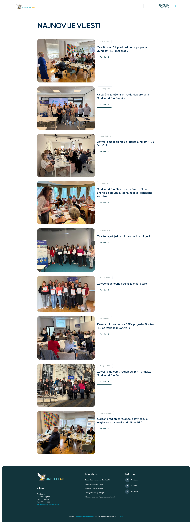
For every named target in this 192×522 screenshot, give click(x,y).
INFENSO (120, 517)
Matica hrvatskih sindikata (94, 484)
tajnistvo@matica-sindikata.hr (48, 504)
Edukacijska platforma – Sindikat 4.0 (97, 480)
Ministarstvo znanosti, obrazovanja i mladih (100, 497)
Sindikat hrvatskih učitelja (94, 488)
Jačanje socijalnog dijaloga (94, 493)
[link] (66, 60)
